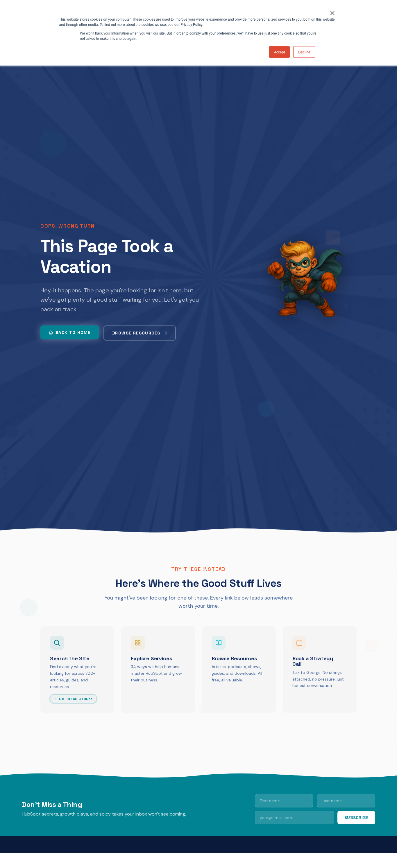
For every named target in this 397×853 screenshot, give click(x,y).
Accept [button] (279, 51)
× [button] (332, 11)
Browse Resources (136, 333)
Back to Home (73, 332)
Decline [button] (304, 51)
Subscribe (356, 817)
